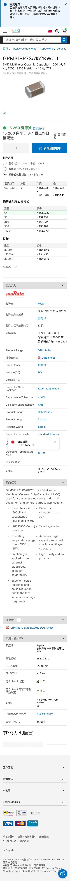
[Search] (64, 40)
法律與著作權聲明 (27, 836)
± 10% (41, 397)
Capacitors (46, 48)
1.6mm (42, 426)
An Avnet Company (13, 859)
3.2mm (42, 419)
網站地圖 (24, 840)
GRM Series (45, 350)
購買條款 (44, 836)
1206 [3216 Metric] (49, 388)
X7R (40, 404)
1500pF (42, 365)
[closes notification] (65, 4)
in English (8, 850)
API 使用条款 (10, 840)
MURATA (43, 303)
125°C (41, 453)
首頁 (5, 48)
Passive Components (24, 48)
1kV (40, 372)
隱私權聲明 (9, 836)
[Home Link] (19, 31)
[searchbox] (32, 40)
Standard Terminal (48, 434)
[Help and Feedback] (62, 873)
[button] (5, 31)
